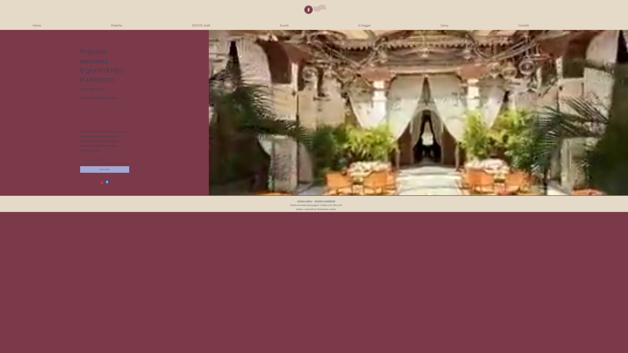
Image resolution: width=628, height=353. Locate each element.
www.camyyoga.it (309, 205)
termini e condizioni (325, 201)
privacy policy (304, 201)
